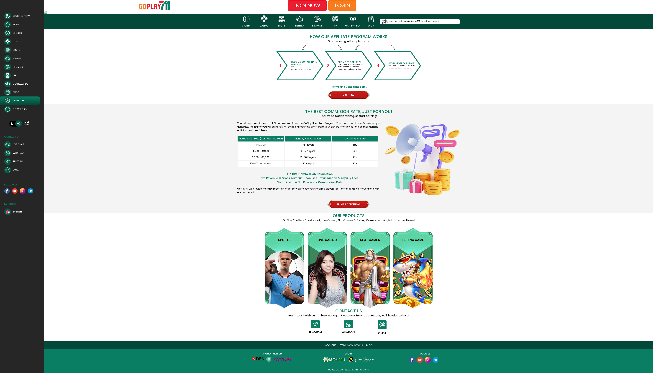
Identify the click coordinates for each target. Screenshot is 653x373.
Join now (307, 5)
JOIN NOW (348, 95)
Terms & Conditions (351, 345)
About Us (330, 345)
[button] (90, 12)
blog (369, 345)
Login (342, 5)
